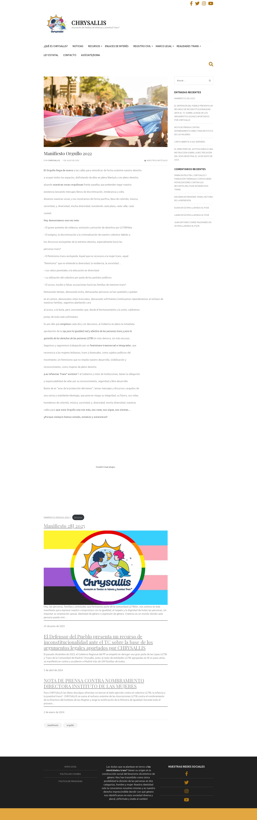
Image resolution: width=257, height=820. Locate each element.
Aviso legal (70, 767)
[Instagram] (204, 4)
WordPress (143, 814)
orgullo (70, 725)
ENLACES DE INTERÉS (116, 46)
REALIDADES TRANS (188, 46)
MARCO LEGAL (164, 46)
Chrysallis (54, 160)
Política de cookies (70, 774)
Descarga (78, 517)
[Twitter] (197, 4)
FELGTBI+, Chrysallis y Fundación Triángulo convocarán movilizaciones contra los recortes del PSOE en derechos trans (192, 182)
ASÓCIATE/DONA (90, 55)
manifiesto (52, 725)
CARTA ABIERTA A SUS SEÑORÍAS (189, 142)
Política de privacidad (70, 781)
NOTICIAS (78, 46)
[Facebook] (191, 4)
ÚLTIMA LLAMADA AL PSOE (196, 208)
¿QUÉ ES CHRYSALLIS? (56, 46)
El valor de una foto (54, 735)
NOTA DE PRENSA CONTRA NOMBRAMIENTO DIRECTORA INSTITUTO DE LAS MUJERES (94, 683)
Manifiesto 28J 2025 (64, 526)
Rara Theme (117, 814)
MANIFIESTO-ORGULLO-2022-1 (57, 517)
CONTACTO (69, 55)
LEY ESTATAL (51, 55)
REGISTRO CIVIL (142, 46)
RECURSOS (94, 46)
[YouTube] (210, 4)
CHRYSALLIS (89, 22)
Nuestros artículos (157, 160)
